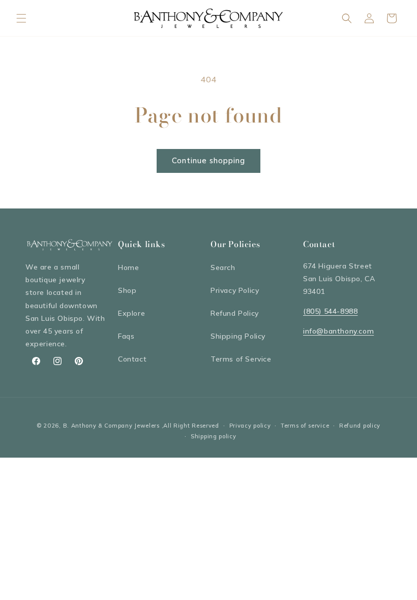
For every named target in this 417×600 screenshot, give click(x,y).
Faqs (126, 336)
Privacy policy (250, 425)
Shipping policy (213, 436)
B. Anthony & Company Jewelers (111, 425)
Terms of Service (241, 359)
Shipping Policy (238, 336)
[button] (21, 18)
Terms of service (305, 425)
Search (223, 267)
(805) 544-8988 (330, 311)
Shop (127, 290)
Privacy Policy (235, 290)
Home (128, 267)
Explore (131, 313)
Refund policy (359, 425)
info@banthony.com (338, 331)
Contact (132, 359)
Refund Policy (235, 313)
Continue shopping (208, 160)
